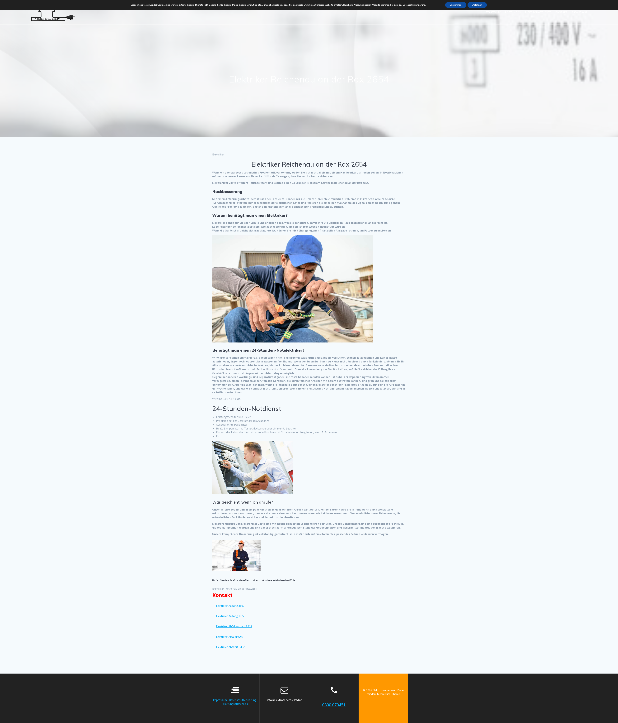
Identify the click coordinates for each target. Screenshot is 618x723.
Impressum (220, 700)
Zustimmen (455, 4)
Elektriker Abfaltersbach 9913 (234, 626)
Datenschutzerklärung (242, 700)
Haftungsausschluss (235, 704)
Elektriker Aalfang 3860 (230, 605)
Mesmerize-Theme (388, 694)
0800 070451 (579, 12)
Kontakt (561, 12)
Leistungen (513, 12)
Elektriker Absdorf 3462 (230, 647)
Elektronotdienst (538, 12)
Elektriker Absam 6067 (229, 636)
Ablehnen (477, 4)
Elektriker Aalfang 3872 (230, 616)
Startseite (493, 12)
